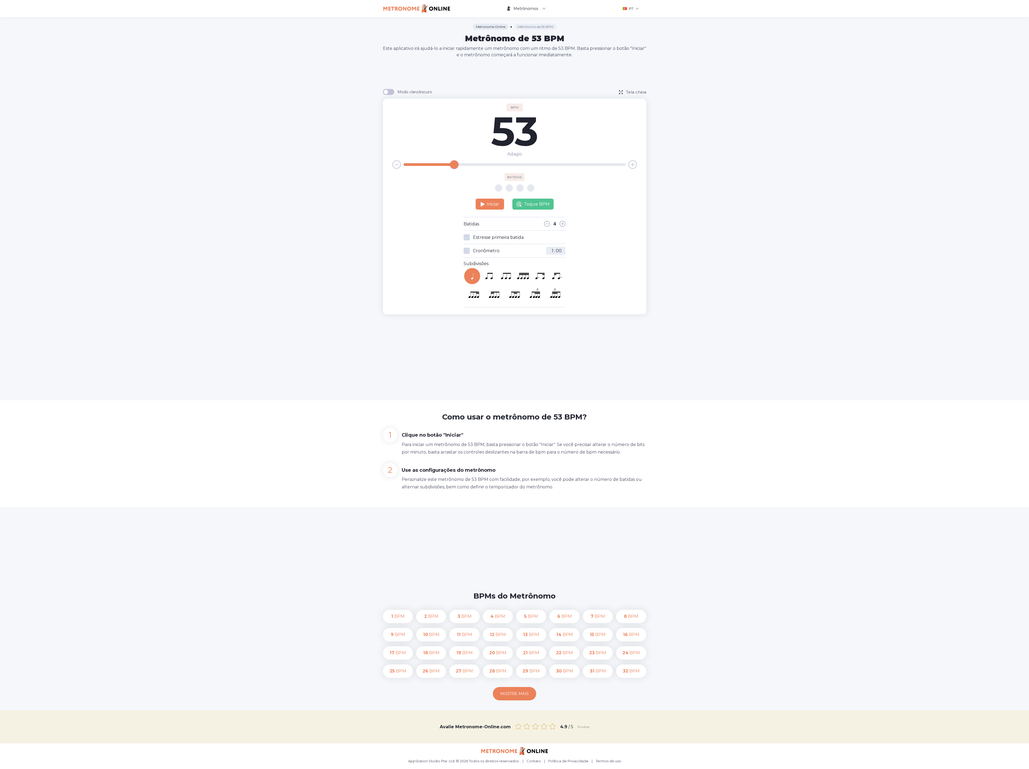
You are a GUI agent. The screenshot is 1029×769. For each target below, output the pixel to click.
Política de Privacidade (568, 761)
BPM (398, 616)
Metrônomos (525, 8)
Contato (534, 761)
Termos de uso (608, 761)
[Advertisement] (514, 73)
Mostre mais (514, 693)
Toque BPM (537, 204)
